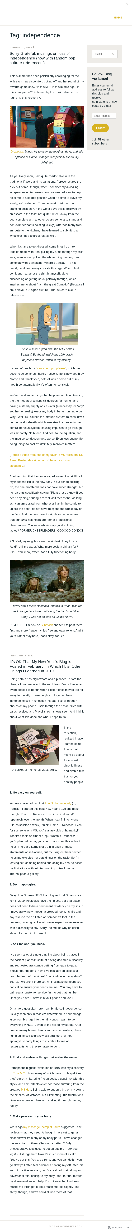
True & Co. (20, 1073)
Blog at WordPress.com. (66, 1226)
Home (118, 17)
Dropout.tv (17, 151)
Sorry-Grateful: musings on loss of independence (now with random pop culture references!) (42, 58)
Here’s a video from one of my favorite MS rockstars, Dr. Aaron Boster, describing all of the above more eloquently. (46, 460)
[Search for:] (127, 5)
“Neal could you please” (51, 368)
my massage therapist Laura (41, 1127)
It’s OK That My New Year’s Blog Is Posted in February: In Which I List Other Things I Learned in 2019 (46, 666)
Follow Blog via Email (102, 76)
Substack (47, 625)
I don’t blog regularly (58, 803)
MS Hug (26, 1089)
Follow (100, 128)
